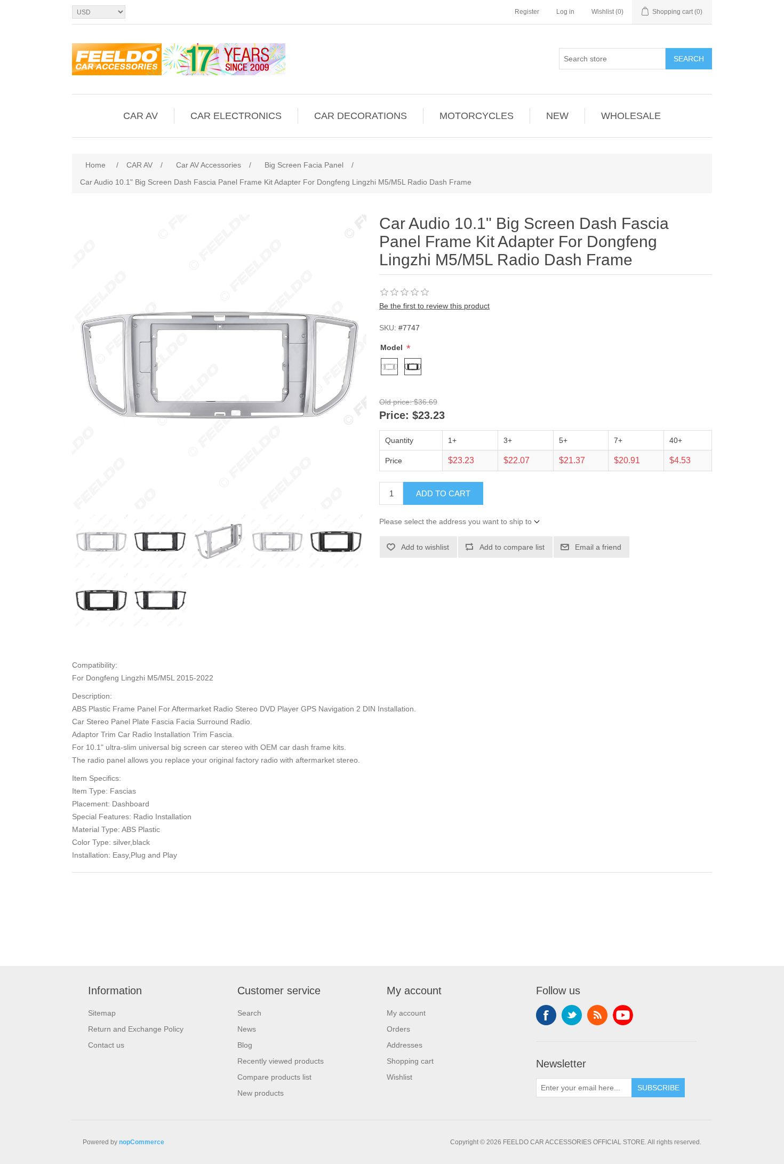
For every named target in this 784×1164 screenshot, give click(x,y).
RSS (597, 1015)
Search (689, 58)
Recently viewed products (280, 1061)
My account (406, 1013)
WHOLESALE (631, 115)
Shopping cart (410, 1061)
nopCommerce (141, 1142)
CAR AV (140, 115)
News (246, 1029)
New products (260, 1093)
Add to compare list (512, 547)
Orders (398, 1029)
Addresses (404, 1045)
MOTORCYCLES (476, 115)
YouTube (623, 1015)
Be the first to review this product (434, 306)
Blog (244, 1045)
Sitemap (102, 1013)
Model (392, 347)
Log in (565, 11)
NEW (557, 115)
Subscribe (658, 1087)
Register (527, 11)
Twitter (572, 1015)
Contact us (106, 1045)
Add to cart (443, 493)
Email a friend (598, 547)
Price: (394, 416)
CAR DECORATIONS (360, 115)
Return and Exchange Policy (135, 1029)
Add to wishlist (425, 547)
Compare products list (274, 1077)
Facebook (546, 1015)
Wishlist (399, 1077)
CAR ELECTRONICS (236, 115)
